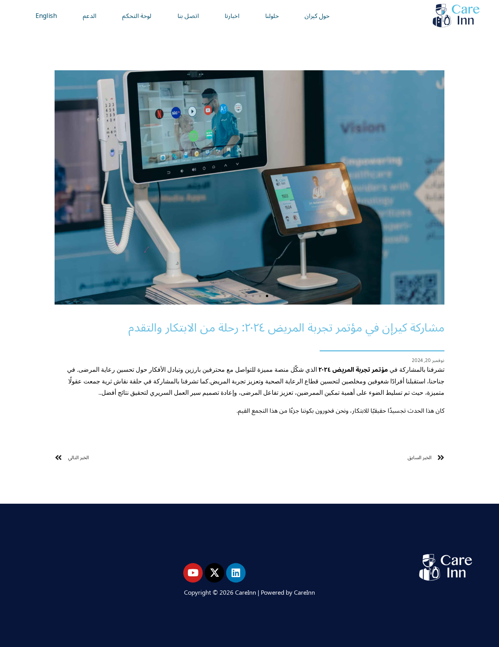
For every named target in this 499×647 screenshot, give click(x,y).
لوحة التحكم (136, 15)
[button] (274, 296)
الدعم (89, 15)
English (46, 15)
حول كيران (316, 15)
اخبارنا (232, 15)
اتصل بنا (188, 15)
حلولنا (272, 15)
